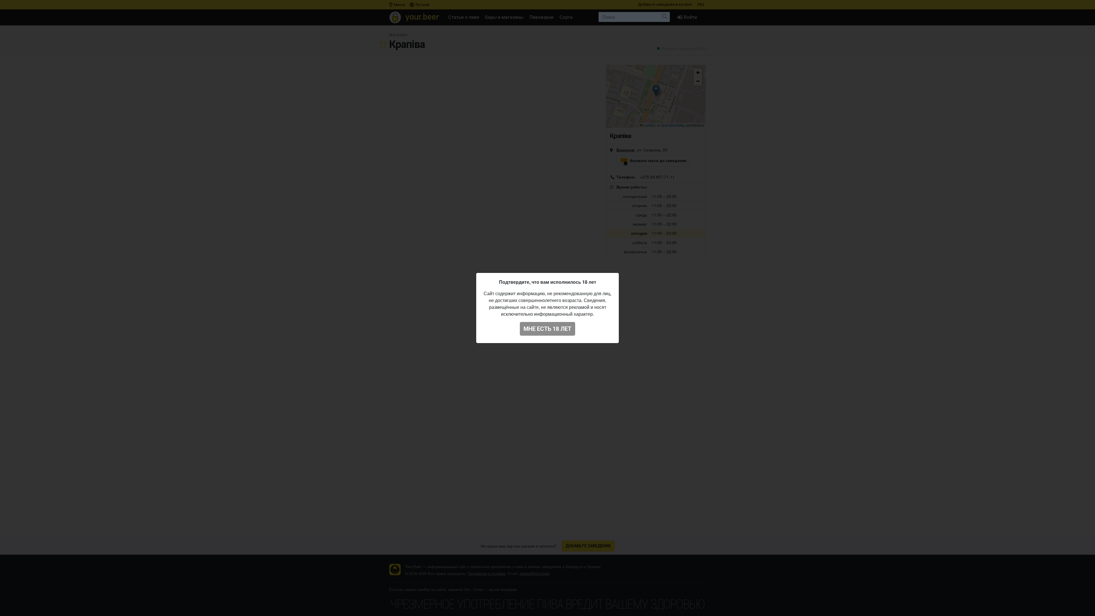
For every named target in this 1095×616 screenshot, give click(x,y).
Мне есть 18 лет (547, 328)
